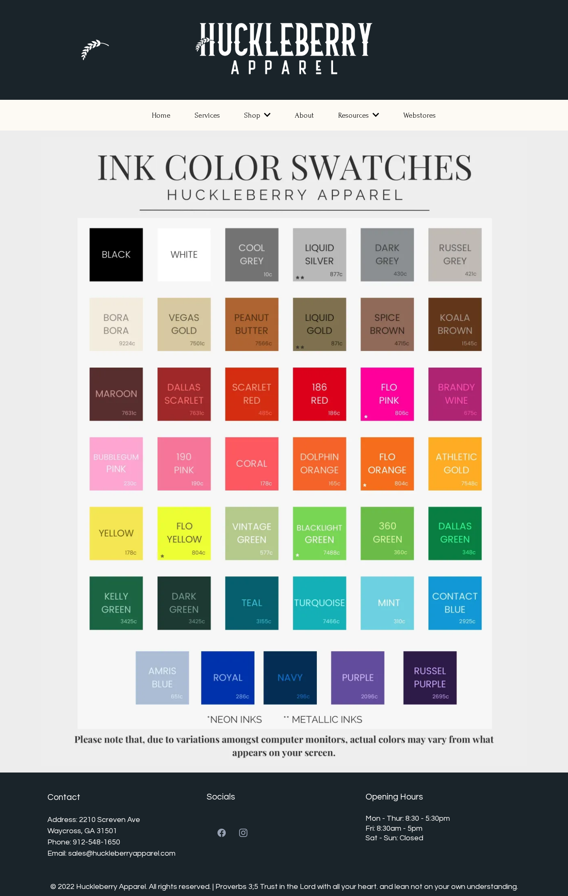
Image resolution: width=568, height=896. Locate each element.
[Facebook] (221, 833)
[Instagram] (243, 833)
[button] (266, 115)
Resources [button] (354, 115)
